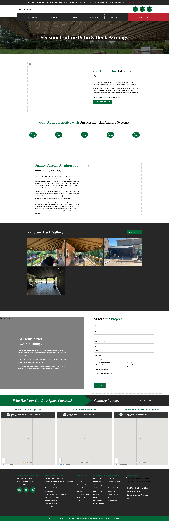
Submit (100, 385)
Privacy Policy (82, 497)
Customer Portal (141, 17)
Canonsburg (97, 485)
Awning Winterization (52, 501)
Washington (112, 501)
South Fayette (113, 488)
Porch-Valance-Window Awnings (56, 494)
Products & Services (30, 17)
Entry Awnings (131, 362)
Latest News (81, 488)
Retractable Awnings (52, 485)
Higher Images (113, 518)
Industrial (130, 364)
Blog (78, 501)
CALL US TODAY (145, 400)
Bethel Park (97, 478)
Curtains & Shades (102, 369)
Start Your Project (102, 102)
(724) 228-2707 (135, 2)
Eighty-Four (97, 491)
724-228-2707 (43, 359)
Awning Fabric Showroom (54, 478)
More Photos (134, 232)
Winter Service (101, 367)
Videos (74, 17)
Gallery (54, 17)
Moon (95, 497)
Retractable (100, 364)
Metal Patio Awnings (103, 362)
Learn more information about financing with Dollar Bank (42, 369)
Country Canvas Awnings (29, 475)
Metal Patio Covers (52, 497)
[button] (46, 252)
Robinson (111, 485)
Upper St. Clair (113, 494)
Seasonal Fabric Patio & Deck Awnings (59, 482)
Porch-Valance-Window (134, 367)
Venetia (111, 497)
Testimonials (94, 17)
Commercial (131, 360)
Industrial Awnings (51, 507)
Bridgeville (97, 482)
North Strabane (99, 504)
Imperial (96, 494)
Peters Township (114, 482)
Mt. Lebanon (98, 501)
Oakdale (111, 478)
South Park (112, 491)
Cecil (95, 488)
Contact (114, 17)
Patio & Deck (100, 360)
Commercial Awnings (52, 504)
